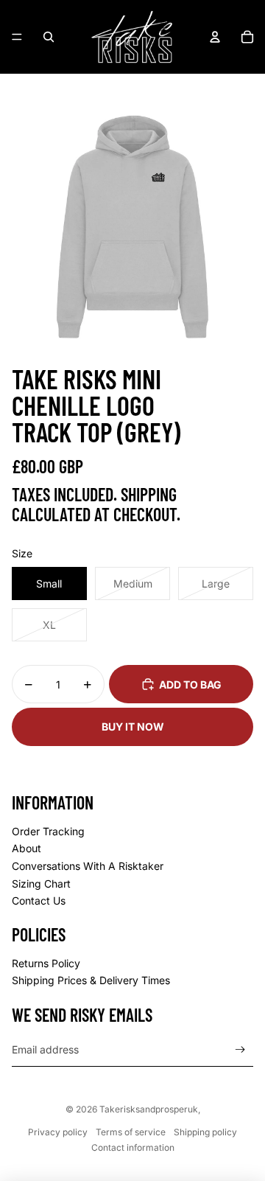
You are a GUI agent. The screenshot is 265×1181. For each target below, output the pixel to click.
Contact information (132, 1147)
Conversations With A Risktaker (87, 866)
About (26, 848)
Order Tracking (48, 831)
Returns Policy (46, 963)
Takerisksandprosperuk (148, 1109)
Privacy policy (58, 1132)
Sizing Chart (41, 883)
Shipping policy (205, 1132)
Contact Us (39, 900)
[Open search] (48, 37)
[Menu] (17, 37)
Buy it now (133, 726)
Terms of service (131, 1132)
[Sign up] (240, 1050)
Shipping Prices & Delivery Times (91, 980)
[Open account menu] (215, 37)
